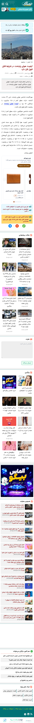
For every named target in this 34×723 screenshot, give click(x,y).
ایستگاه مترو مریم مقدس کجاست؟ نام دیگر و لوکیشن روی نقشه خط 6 (25, 323)
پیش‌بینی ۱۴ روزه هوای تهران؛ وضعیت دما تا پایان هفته (25, 301)
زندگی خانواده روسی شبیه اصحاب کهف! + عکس (9, 410)
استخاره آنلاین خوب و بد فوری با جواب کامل (17, 217)
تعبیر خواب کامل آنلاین (25, 691)
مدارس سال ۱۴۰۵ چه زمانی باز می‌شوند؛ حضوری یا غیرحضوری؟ (9, 278)
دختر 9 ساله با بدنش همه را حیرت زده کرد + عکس (25, 430)
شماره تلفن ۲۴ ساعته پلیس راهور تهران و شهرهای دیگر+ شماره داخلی (9, 325)
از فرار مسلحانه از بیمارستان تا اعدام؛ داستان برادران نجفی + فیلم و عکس (24, 253)
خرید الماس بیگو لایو (9, 390)
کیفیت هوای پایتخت (11, 104)
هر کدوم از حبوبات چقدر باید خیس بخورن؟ (20, 660)
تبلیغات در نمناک (8, 709)
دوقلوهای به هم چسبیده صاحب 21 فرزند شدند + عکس (16, 210)
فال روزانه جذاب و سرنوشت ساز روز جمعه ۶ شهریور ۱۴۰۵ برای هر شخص (9, 432)
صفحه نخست (28, 709)
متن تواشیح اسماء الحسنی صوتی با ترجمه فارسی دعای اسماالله (17, 656)
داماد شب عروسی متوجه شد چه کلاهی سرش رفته (24, 455)
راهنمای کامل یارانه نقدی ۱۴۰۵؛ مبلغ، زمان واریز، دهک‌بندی (16, 220)
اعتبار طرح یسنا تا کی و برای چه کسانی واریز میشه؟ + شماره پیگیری (9, 302)
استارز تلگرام (28, 695)
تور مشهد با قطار (18, 695)
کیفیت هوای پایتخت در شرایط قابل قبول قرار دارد (17, 68)
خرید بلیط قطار (27, 700)
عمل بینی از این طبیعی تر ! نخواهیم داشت (17, 207)
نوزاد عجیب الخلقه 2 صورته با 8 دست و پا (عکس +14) (24, 410)
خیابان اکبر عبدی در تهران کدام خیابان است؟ (9, 252)
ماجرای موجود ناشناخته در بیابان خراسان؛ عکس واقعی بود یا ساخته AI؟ (24, 278)
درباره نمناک (18, 709)
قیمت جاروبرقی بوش (9, 691)
